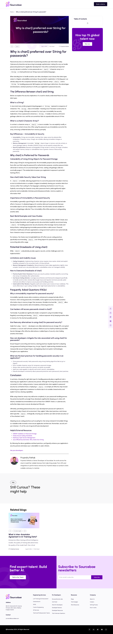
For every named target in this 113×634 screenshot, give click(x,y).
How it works (93, 607)
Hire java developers (16, 450)
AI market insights (17, 531)
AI (10, 531)
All (11, 46)
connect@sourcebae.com (12, 618)
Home (12, 12)
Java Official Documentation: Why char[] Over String (28, 439)
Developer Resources (57, 610)
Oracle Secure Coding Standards (22, 435)
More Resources (75, 605)
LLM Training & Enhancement (40, 598)
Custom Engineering (38, 607)
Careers (92, 602)
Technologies (74, 602)
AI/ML (34, 604)
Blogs (72, 599)
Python (17, 46)
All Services (36, 610)
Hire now (87, 44)
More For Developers (57, 605)
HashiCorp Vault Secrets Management (24, 437)
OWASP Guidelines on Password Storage (25, 433)
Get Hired (54, 602)
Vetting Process (94, 605)
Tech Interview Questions (58, 613)
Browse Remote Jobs (57, 599)
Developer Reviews (57, 607)
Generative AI (36, 601)
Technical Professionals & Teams (41, 613)
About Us (92, 599)
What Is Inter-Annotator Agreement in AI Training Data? (23, 535)
